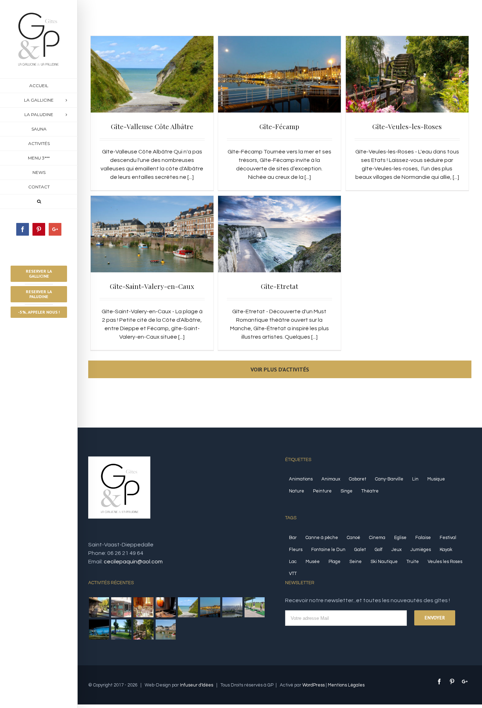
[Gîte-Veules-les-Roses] (143, 629)
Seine (355, 561)
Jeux (396, 549)
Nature (296, 491)
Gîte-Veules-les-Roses (407, 126)
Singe (347, 491)
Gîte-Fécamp (279, 126)
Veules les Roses (445, 561)
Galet (360, 549)
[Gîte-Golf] (254, 607)
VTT (293, 573)
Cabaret (357, 479)
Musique (436, 479)
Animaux (330, 479)
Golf (378, 549)
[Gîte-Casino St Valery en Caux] (98, 629)
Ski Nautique (384, 561)
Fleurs (295, 549)
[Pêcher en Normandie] (98, 607)
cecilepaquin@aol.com (133, 561)
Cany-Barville (389, 479)
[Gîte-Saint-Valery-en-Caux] (165, 629)
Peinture (322, 491)
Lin (415, 479)
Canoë (353, 537)
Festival (448, 537)
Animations (301, 479)
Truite (412, 561)
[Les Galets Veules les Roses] (121, 607)
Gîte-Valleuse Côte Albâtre (152, 126)
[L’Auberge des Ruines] (165, 607)
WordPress (313, 685)
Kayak (446, 549)
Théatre (370, 491)
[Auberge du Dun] (143, 607)
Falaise (423, 537)
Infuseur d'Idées (196, 685)
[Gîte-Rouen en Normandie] (232, 607)
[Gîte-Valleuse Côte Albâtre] (187, 607)
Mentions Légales (346, 685)
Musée (313, 561)
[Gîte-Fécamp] (210, 607)
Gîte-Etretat (279, 286)
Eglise (400, 537)
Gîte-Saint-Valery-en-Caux (152, 286)
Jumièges (420, 549)
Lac (293, 561)
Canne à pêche (322, 537)
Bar (293, 537)
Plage (335, 561)
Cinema (377, 537)
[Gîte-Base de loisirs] (121, 629)
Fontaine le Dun (328, 549)
